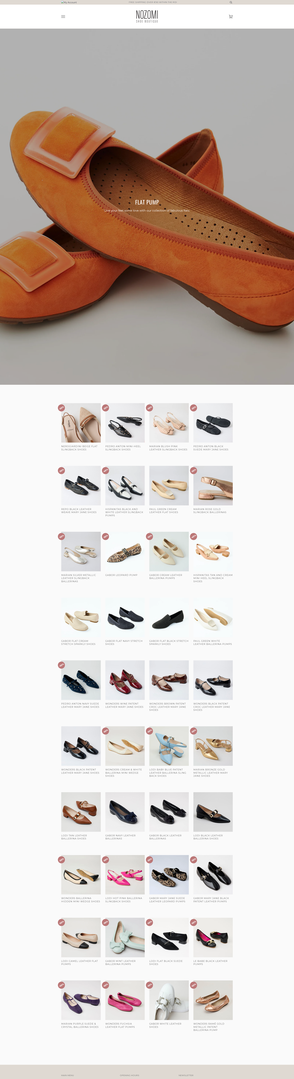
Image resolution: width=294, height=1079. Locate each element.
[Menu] (63, 17)
